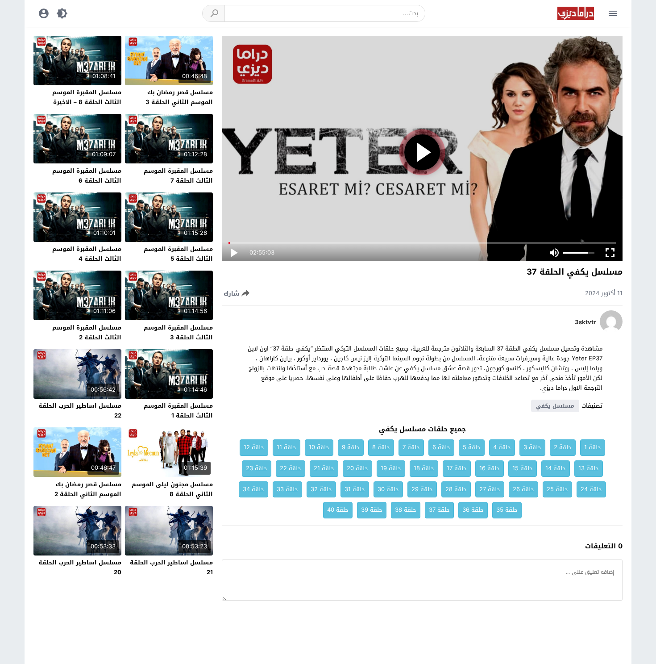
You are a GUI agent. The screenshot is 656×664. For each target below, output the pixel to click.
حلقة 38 (405, 509)
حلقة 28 (456, 489)
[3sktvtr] (611, 330)
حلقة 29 (422, 489)
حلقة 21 (324, 468)
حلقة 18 (424, 468)
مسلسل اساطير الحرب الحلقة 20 (79, 567)
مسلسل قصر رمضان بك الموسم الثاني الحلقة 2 (87, 489)
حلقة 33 (287, 489)
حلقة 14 (555, 468)
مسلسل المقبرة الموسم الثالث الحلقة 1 (178, 410)
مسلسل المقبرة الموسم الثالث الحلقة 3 (178, 332)
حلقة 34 (253, 489)
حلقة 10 (319, 447)
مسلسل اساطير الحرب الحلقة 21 (171, 567)
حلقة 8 (381, 447)
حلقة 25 (557, 489)
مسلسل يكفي (555, 406)
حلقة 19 (391, 468)
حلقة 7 (411, 447)
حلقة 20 (357, 468)
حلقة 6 (441, 447)
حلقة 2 (563, 447)
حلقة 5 (472, 447)
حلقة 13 (588, 468)
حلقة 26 (523, 489)
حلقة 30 (388, 489)
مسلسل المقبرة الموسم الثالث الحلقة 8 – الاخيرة (86, 97)
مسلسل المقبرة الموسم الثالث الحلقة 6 (86, 175)
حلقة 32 (321, 489)
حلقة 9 (351, 447)
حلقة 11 (286, 447)
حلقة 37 (439, 509)
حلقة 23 (256, 468)
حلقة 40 (338, 509)
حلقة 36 (473, 509)
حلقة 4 (502, 447)
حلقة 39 (371, 509)
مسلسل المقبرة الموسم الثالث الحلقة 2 (86, 332)
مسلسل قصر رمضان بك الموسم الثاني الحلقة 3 (179, 97)
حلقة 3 (532, 447)
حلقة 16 (489, 468)
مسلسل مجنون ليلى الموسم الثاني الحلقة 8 (172, 489)
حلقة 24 (591, 489)
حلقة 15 (522, 468)
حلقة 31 (355, 489)
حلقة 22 (290, 468)
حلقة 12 (254, 447)
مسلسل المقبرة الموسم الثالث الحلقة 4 (86, 253)
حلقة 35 (507, 509)
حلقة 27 (489, 489)
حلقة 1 (592, 447)
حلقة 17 (457, 468)
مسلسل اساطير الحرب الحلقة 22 (79, 410)
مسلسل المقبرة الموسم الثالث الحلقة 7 (178, 175)
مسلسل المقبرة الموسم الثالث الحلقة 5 (178, 253)
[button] (214, 13)
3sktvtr (585, 322)
